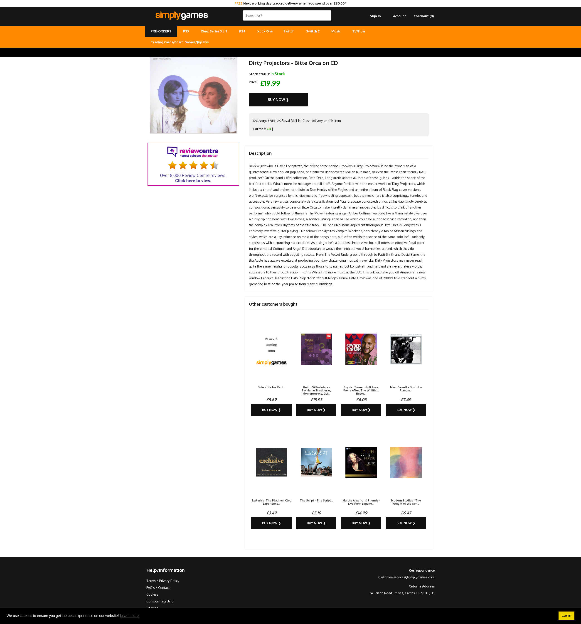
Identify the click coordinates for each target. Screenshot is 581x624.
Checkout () (424, 16)
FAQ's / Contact (158, 588)
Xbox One (265, 31)
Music (335, 31)
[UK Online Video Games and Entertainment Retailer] (181, 15)
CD (269, 129)
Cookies (152, 594)
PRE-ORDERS (161, 31)
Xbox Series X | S (214, 31)
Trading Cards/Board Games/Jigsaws (180, 42)
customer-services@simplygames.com (406, 577)
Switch (288, 31)
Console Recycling (160, 601)
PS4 (242, 31)
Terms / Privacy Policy (162, 581)
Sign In (375, 16)
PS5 (186, 31)
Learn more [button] (129, 616)
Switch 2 (313, 31)
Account (399, 16)
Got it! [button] (566, 616)
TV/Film (358, 31)
